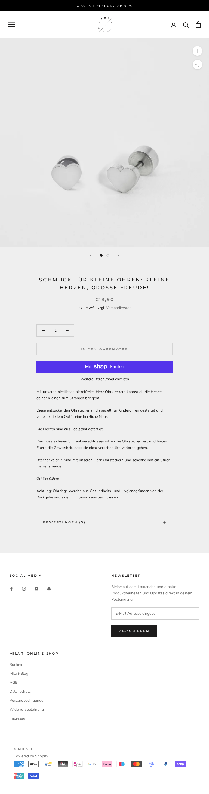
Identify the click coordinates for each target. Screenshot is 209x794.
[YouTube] (36, 588)
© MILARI (23, 749)
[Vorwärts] (118, 255)
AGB (13, 682)
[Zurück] (90, 255)
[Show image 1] (101, 255)
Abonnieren (134, 631)
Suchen (16, 664)
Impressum (19, 718)
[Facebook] (11, 588)
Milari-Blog (19, 673)
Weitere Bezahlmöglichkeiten (104, 379)
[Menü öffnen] (11, 24)
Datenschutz (20, 691)
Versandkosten (118, 307)
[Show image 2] (107, 255)
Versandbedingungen (27, 700)
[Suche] (186, 24)
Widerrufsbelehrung (27, 709)
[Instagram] (24, 588)
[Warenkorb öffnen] (198, 24)
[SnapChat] (49, 588)
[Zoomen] (197, 51)
